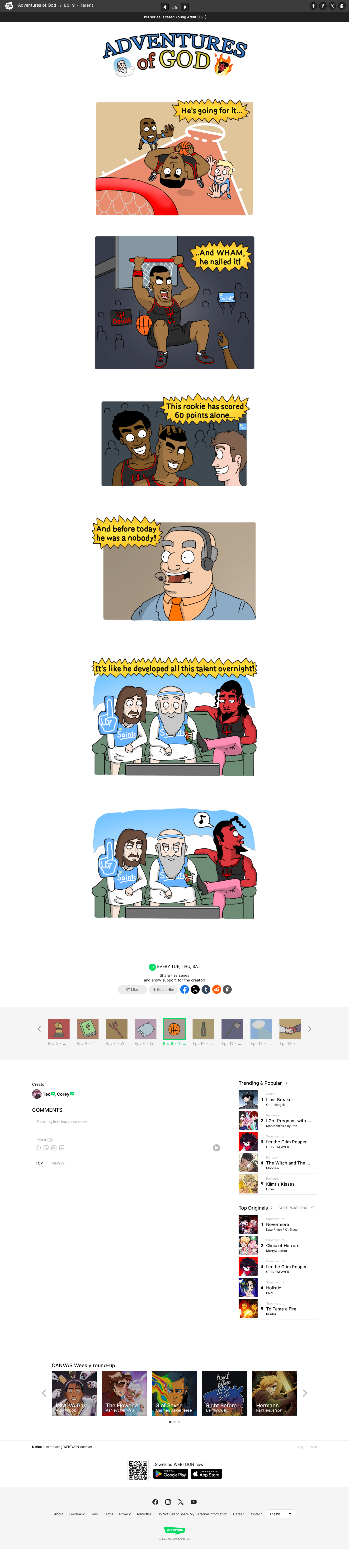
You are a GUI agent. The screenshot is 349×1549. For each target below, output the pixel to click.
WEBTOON (9, 6)
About (58, 1514)
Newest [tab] (59, 1163)
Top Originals (254, 1208)
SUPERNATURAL (293, 1208)
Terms (108, 1514)
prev (44, 1393)
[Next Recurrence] (309, 1029)
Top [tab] (39, 1163)
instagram (168, 1502)
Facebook (323, 6)
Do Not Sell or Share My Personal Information (192, 1514)
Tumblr (206, 989)
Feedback (77, 1514)
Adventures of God (37, 5)
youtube (194, 1502)
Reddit (216, 989)
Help (94, 1514)
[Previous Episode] (165, 7)
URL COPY (342, 6)
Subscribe (313, 6)
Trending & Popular (261, 1083)
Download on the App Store (206, 1474)
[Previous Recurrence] (39, 1029)
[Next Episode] (185, 7)
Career (238, 1514)
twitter (181, 1502)
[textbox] (126, 1125)
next (305, 1393)
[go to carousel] (170, 1422)
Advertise (144, 1514)
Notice (37, 1447)
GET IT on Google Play (170, 1474)
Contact (256, 1514)
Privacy (125, 1514)
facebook (155, 1502)
